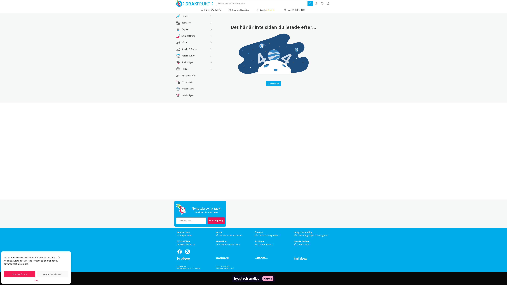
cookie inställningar (52, 274)
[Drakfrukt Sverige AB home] (193, 3)
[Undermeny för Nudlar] (211, 69)
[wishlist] (322, 4)
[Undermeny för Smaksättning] (211, 36)
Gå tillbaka (273, 83)
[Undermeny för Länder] (211, 16)
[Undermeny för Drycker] (211, 29)
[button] (328, 4)
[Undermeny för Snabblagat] (211, 62)
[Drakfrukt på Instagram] (187, 251)
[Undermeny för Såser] (211, 42)
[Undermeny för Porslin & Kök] (211, 56)
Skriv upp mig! (216, 221)
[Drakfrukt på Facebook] (179, 251)
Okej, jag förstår (19, 274)
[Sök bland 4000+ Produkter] (310, 3)
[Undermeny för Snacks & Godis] (211, 49)
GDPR (36, 280)
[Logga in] (316, 4)
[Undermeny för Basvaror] (211, 23)
